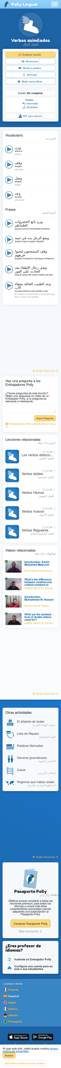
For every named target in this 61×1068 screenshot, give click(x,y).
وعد (18, 193)
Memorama (31, 61)
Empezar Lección (31, 54)
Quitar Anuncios (45, 371)
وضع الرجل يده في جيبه (32, 237)
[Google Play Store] (43, 1037)
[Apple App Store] (18, 1037)
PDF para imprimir (32, 116)
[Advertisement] (30, 338)
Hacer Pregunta (44, 418)
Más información (29, 931)
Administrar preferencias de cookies (24, 1063)
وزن (18, 147)
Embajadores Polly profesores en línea (31, 424)
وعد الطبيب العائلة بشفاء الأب (33, 285)
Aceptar (9, 1055)
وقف (18, 162)
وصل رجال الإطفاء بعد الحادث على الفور (31, 269)
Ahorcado (31, 74)
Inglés (12, 1002)
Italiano (13, 1009)
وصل (18, 177)
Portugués (15, 1021)
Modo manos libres (31, 81)
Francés (13, 990)
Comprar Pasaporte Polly (31, 923)
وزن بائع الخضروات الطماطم (29, 223)
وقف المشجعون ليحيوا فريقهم (31, 253)
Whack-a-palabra (31, 68)
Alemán (13, 1015)
